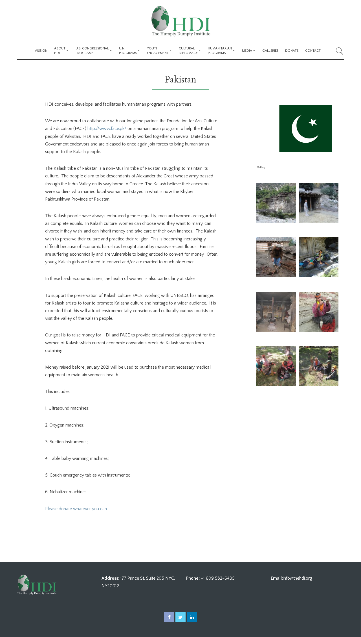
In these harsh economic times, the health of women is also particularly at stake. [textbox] (120, 278)
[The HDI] (180, 21)
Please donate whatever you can (77, 508)
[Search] (339, 50)
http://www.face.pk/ (106, 128)
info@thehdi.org (297, 578)
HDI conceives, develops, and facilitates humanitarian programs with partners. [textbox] (118, 104)
